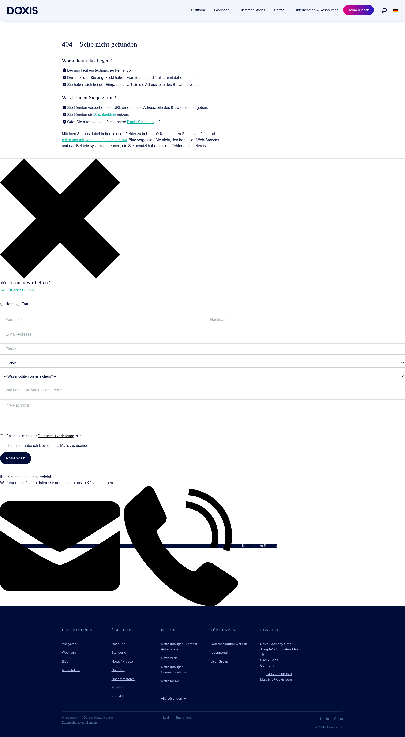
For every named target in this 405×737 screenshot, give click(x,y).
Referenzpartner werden (229, 644)
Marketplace (71, 670)
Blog (65, 661)
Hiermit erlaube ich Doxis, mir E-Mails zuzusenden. (49, 446)
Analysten (69, 644)
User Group (219, 661)
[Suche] (384, 10)
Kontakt (117, 696)
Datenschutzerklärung (56, 436)
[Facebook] (321, 718)
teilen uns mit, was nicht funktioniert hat (94, 140)
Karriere (118, 687)
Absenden (16, 458)
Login (166, 717)
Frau (25, 304)
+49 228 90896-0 (279, 674)
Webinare (69, 652)
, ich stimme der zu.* (44, 436)
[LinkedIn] (328, 718)
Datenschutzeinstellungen (79, 722)
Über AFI (118, 670)
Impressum (69, 717)
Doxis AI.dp (169, 658)
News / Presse (122, 661)
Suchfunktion (105, 115)
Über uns (118, 644)
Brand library (184, 717)
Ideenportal (219, 652)
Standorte (119, 652)
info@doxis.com (280, 679)
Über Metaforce (123, 679)
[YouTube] (341, 718)
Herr (9, 304)
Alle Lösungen (173, 698)
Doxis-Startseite (140, 122)
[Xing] (335, 718)
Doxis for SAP (171, 681)
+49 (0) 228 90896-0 (17, 290)
